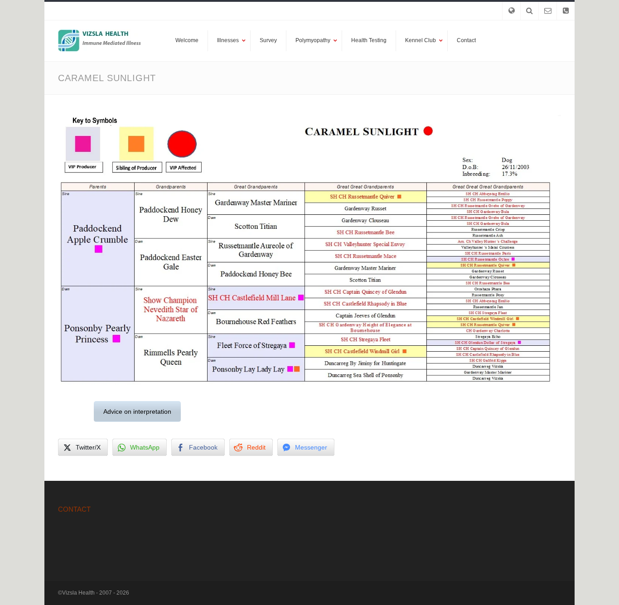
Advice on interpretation (137, 411)
